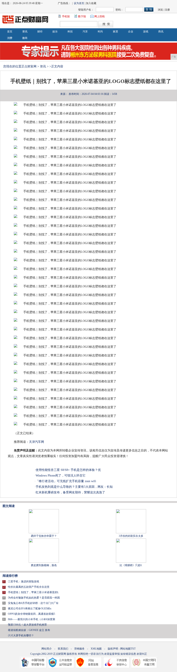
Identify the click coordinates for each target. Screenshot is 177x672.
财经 (40, 31)
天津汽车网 (36, 441)
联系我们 (63, 648)
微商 (24, 38)
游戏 (145, 31)
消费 (9, 38)
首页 (9, 31)
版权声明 (113, 648)
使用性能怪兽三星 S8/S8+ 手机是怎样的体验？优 (68, 470)
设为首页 (79, 3)
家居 (115, 31)
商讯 (160, 31)
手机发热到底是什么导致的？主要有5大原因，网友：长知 (74, 486)
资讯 (24, 31)
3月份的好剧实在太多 (131, 535)
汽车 (85, 31)
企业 (130, 31)
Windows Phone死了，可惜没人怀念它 (60, 475)
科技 (70, 31)
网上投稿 (99, 16)
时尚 (100, 31)
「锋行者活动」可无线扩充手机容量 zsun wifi (66, 481)
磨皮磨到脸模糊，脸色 (44, 565)
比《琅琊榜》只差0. (131, 565)
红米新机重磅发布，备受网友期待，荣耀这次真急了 (70, 492)
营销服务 (79, 648)
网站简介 (46, 648)
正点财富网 (28, 66)
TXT (133, 648)
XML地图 (96, 648)
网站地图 (125, 648)
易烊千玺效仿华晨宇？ (44, 535)
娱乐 (55, 31)
